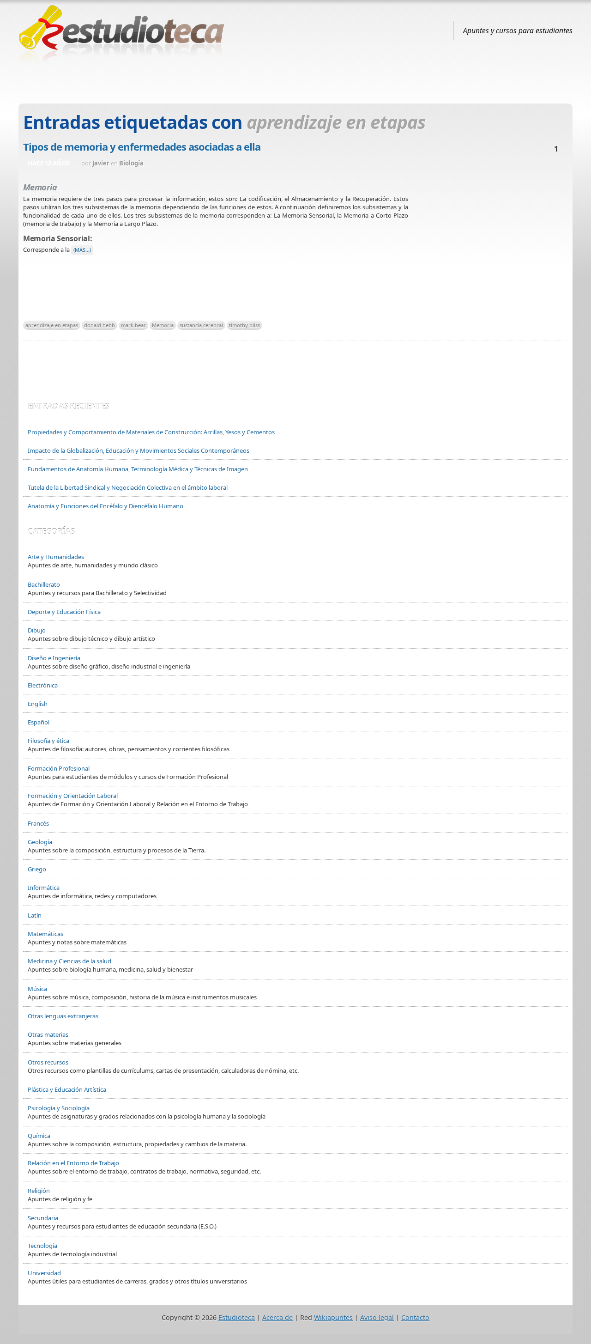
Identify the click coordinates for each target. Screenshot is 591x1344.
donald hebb (99, 325)
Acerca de (277, 1317)
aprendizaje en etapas (51, 325)
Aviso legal (377, 1317)
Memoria (163, 325)
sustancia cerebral (201, 325)
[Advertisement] (295, 80)
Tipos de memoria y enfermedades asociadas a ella (141, 146)
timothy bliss (244, 325)
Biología (131, 163)
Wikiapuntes (333, 1317)
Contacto (415, 1317)
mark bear (133, 325)
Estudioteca (236, 1317)
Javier (100, 163)
